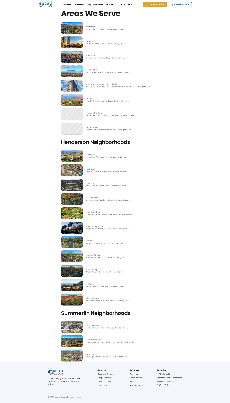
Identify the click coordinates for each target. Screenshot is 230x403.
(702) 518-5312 (163, 374)
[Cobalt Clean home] (45, 4)
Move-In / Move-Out (107, 381)
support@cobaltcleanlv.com (169, 377)
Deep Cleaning (104, 377)
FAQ (89, 4)
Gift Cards (98, 4)
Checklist (79, 4)
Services (67, 4)
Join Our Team (125, 4)
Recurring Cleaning (106, 374)
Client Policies (136, 377)
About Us (110, 4)
